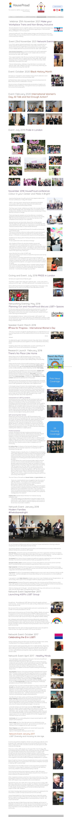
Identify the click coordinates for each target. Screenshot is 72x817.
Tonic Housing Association (15, 51)
